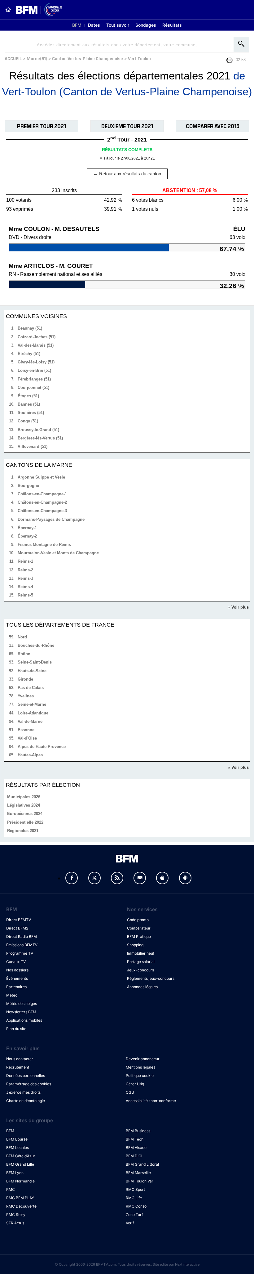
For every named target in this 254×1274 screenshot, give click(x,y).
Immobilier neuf (140, 953)
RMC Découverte (21, 1206)
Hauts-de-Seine (32, 671)
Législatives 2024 (23, 805)
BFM (76, 25)
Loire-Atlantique (33, 713)
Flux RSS (117, 878)
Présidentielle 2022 (25, 822)
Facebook (71, 878)
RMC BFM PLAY (20, 1197)
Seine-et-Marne (32, 704)
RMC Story (15, 1214)
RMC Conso (136, 1206)
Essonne (26, 729)
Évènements (17, 978)
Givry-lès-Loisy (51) (36, 362)
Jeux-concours (140, 970)
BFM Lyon (15, 1172)
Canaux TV (16, 961)
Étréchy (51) (29, 353)
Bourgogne (28, 485)
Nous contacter (19, 1058)
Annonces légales (142, 986)
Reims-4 (25, 586)
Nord (22, 637)
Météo (11, 995)
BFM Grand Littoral (142, 1164)
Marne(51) (37, 58)
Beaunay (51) (30, 328)
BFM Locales (17, 1147)
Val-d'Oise (27, 738)
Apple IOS (162, 878)
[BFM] (8, 9)
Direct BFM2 (17, 928)
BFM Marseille (138, 1172)
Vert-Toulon (139, 58)
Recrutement (17, 1067)
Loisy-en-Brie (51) (34, 370)
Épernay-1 (27, 527)
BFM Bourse (17, 1139)
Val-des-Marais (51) (36, 345)
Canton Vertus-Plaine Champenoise (87, 58)
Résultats (172, 25)
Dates (94, 25)
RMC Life (134, 1197)
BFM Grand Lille (20, 1164)
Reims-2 (25, 570)
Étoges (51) (28, 396)
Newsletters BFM (21, 1012)
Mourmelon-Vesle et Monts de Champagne (58, 553)
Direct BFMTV (18, 919)
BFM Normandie (20, 1181)
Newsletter (140, 878)
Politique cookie (140, 1075)
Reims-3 (25, 578)
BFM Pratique (139, 936)
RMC (10, 1189)
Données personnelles (25, 1075)
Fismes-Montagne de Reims (44, 544)
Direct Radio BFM (21, 936)
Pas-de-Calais (31, 687)
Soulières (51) (31, 412)
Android (185, 878)
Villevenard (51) (32, 446)
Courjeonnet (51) (33, 387)
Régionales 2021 (22, 830)
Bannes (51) (29, 404)
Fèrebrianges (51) (34, 379)
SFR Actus (15, 1223)
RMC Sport (135, 1189)
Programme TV (19, 953)
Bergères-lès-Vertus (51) (40, 438)
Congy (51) (28, 421)
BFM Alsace (136, 1147)
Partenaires (16, 986)
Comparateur (139, 928)
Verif (130, 1223)
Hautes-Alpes (30, 755)
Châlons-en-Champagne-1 (42, 494)
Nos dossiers (17, 970)
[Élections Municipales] (36, 9)
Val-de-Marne (30, 721)
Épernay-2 (27, 536)
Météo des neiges (21, 1003)
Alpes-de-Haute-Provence (42, 746)
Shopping (135, 945)
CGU (130, 1092)
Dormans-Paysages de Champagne (51, 519)
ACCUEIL (13, 58)
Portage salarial (141, 961)
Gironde (25, 679)
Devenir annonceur (143, 1058)
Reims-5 (25, 595)
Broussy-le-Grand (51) (38, 429)
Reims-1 (25, 561)
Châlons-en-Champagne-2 (42, 502)
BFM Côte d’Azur (20, 1156)
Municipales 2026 (23, 797)
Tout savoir (117, 25)
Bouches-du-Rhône (36, 645)
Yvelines (26, 696)
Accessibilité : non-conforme (151, 1100)
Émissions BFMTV (21, 945)
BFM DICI (134, 1156)
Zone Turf (134, 1214)
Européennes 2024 (24, 813)
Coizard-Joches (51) (36, 337)
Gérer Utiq (135, 1084)
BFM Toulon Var (139, 1181)
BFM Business (138, 1130)
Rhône (24, 653)
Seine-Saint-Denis (35, 662)
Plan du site (16, 1028)
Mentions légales (140, 1067)
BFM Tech (134, 1139)
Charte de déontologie (25, 1100)
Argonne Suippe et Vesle (41, 477)
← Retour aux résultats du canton (127, 173)
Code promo (138, 919)
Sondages (145, 25)
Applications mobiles (24, 1020)
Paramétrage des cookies (28, 1084)
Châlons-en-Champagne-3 (42, 510)
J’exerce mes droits (23, 1092)
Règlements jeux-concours (150, 978)
